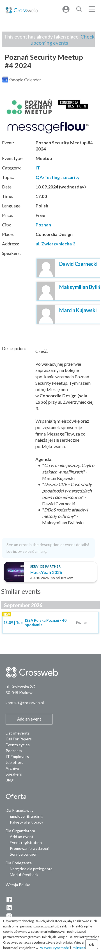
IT (38, 167)
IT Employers (17, 756)
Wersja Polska (18, 884)
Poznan (43, 224)
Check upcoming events (63, 40)
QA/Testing (48, 177)
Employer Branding (26, 816)
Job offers (14, 762)
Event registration (26, 842)
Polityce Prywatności (54, 948)
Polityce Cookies (84, 948)
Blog (9, 780)
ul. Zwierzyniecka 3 (55, 243)
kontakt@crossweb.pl (25, 702)
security (71, 177)
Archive (12, 768)
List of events (18, 733)
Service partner (23, 854)
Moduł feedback (24, 874)
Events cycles (18, 744)
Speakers (14, 774)
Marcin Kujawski (78, 310)
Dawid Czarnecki (78, 264)
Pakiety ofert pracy (26, 822)
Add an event (21, 836)
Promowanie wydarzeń (29, 848)
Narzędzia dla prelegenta (31, 868)
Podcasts (14, 750)
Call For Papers (19, 738)
